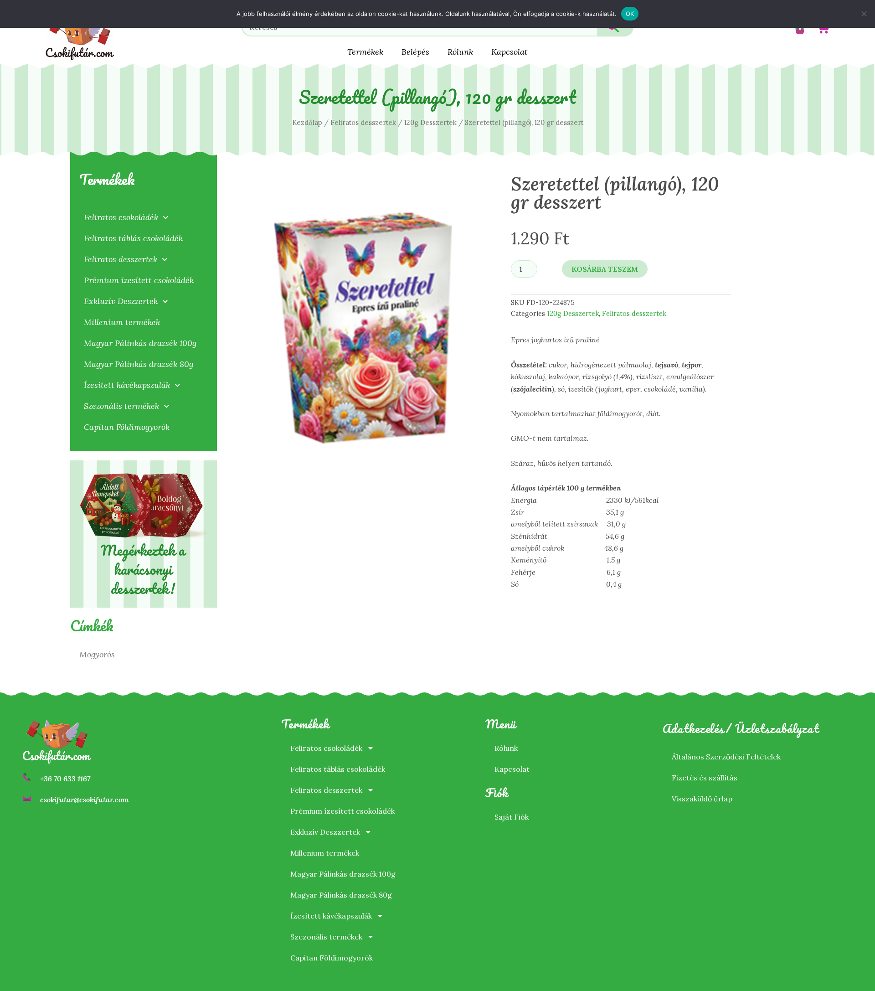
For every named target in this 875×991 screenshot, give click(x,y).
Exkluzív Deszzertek (121, 301)
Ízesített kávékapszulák (127, 385)
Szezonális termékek (121, 406)
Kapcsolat (509, 51)
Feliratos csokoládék (121, 217)
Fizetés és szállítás (704, 777)
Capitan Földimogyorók (127, 427)
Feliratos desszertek (363, 122)
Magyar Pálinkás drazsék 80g (138, 364)
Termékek (365, 51)
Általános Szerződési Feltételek (726, 756)
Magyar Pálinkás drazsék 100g (140, 343)
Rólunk (460, 51)
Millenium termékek (122, 322)
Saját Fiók (511, 816)
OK (630, 13)
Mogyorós (97, 654)
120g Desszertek (430, 122)
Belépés (415, 51)
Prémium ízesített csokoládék (139, 280)
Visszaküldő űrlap (702, 798)
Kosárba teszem (604, 269)
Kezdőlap (307, 122)
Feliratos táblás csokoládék (133, 238)
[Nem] (863, 13)
